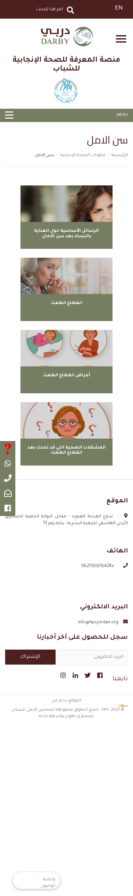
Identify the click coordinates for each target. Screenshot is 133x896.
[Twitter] (86, 674)
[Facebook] (99, 674)
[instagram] (62, 674)
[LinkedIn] (74, 674)
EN (119, 8)
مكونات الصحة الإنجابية (82, 155)
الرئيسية (120, 155)
